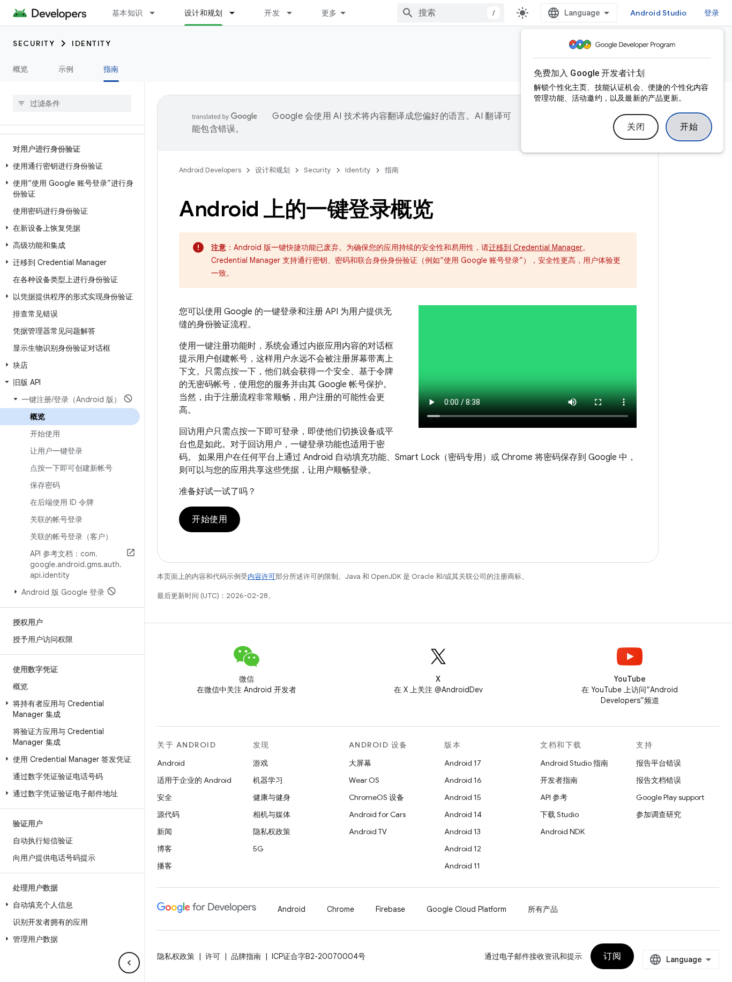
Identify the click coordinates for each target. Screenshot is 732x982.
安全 (164, 797)
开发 (272, 13)
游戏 (260, 763)
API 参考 (553, 797)
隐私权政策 (271, 831)
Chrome (340, 909)
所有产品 (543, 909)
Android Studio (658, 13)
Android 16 (463, 780)
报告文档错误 (658, 780)
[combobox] (450, 12)
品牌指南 (246, 956)
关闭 (636, 127)
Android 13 (462, 831)
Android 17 (462, 763)
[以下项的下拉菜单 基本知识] (157, 13)
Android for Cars (377, 814)
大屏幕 (360, 763)
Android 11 (462, 866)
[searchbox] (72, 103)
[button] (70, 166)
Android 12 (462, 848)
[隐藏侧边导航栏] (129, 962)
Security (34, 43)
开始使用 (209, 519)
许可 (212, 956)
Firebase (390, 909)
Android (171, 763)
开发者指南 (559, 780)
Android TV (368, 831)
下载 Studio (559, 814)
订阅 (612, 956)
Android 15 (462, 797)
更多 (329, 13)
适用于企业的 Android (194, 780)
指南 (111, 69)
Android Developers (210, 170)
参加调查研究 (658, 814)
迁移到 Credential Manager (535, 247)
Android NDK (562, 831)
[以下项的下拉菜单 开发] (294, 13)
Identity (91, 43)
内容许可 (261, 576)
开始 (689, 127)
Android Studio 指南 (574, 763)
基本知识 (127, 13)
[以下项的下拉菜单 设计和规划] (236, 13)
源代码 (168, 814)
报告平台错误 (658, 763)
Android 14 (463, 814)
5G (258, 848)
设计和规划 (203, 13)
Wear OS (364, 780)
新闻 (164, 831)
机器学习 (268, 780)
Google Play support (670, 797)
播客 (164, 866)
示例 (66, 69)
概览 (20, 69)
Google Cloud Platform (466, 909)
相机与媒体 (271, 814)
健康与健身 (271, 797)
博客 (164, 848)
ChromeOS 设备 (376, 797)
